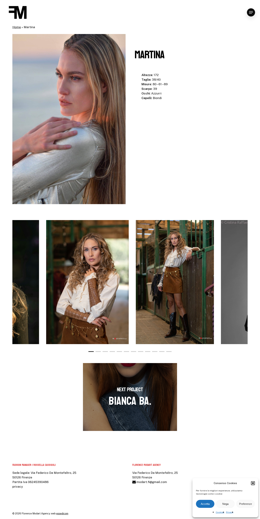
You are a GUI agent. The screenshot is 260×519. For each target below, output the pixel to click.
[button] (253, 483)
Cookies (220, 512)
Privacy (229, 512)
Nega (225, 503)
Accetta (205, 503)
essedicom (62, 513)
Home (16, 27)
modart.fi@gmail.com (151, 482)
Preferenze (245, 503)
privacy (17, 486)
